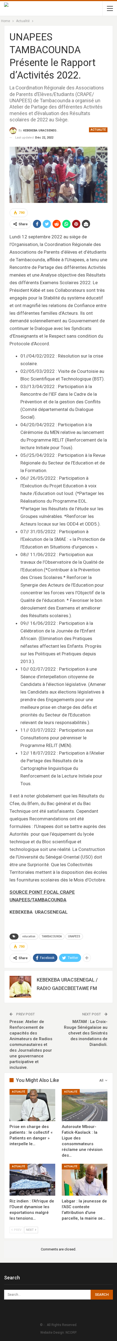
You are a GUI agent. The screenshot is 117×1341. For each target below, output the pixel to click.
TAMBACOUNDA (52, 936)
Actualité (98, 129)
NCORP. (71, 1332)
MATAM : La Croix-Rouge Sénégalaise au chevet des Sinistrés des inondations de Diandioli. (85, 1033)
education (28, 936)
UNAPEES (74, 936)
